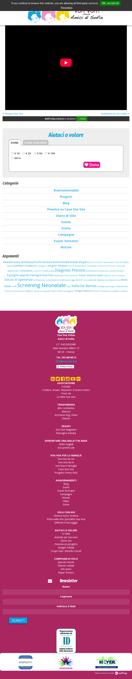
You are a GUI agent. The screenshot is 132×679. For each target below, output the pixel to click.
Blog (66, 203)
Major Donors (66, 572)
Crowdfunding (47, 271)
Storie (66, 228)
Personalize (66, 7)
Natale (7, 286)
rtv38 (14, 286)
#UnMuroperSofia (31, 262)
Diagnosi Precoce (70, 270)
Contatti (66, 386)
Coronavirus (26, 270)
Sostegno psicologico (106, 286)
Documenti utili (66, 447)
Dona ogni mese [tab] (36, 142)
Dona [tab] (14, 142)
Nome (66, 586)
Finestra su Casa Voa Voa (66, 209)
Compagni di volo (66, 558)
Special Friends (66, 562)
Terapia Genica (82, 290)
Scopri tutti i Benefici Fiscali (66, 551)
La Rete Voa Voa (66, 396)
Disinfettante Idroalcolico (97, 271)
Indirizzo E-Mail (66, 606)
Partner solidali (66, 565)
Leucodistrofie (89, 280)
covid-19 (37, 271)
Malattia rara (103, 280)
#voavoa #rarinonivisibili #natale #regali (64, 262)
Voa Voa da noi (66, 458)
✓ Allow (82, 118)
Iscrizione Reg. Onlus (66, 415)
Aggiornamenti (66, 480)
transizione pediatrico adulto (114, 291)
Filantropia (59, 275)
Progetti (66, 197)
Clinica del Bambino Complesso (82, 266)
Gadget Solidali (66, 547)
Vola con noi (66, 512)
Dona (93, 164)
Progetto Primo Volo (66, 472)
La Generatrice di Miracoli (57, 280)
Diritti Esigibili (66, 444)
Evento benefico (117, 271)
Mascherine (114, 280)
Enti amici (66, 569)
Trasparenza (66, 404)
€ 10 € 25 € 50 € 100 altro (34, 156)
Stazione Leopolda (42, 291)
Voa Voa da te (66, 462)
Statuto (66, 418)
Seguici (66, 426)
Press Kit (66, 393)
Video (66, 501)
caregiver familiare (57, 265)
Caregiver (41, 266)
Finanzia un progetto (66, 544)
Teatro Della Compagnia (62, 291)
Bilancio (66, 411)
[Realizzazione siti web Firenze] (121, 673)
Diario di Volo (66, 216)
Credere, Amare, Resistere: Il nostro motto (66, 390)
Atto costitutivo (66, 408)
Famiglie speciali (18, 275)
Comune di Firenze (106, 266)
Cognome (66, 596)
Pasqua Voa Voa (13, 113)
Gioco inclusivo (118, 275)
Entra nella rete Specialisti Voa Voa (66, 519)
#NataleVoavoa (12, 262)
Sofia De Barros (84, 285)
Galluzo (107, 275)
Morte (124, 279)
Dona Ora (66, 540)
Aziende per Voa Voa (66, 537)
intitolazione (39, 280)
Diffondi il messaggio (66, 522)
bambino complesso (25, 265)
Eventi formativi (66, 241)
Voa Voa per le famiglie (66, 455)
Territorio (95, 291)
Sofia (69, 286)
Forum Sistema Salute (91, 275)
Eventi (66, 222)
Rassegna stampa (66, 433)
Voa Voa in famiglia (66, 465)
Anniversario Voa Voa (113, 262)
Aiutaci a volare (66, 530)
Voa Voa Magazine (66, 429)
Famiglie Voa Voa (41, 275)
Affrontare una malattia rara (66, 440)
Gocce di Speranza (18, 279)
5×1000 (66, 533)
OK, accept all (110, 3)
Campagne (66, 234)
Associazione (66, 383)
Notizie (66, 247)
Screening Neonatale (41, 285)
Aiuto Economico (95, 262)
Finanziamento (71, 275)
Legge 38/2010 (76, 280)
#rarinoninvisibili (66, 190)
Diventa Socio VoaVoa (66, 515)
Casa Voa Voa (66, 469)
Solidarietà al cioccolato (114, 113)
